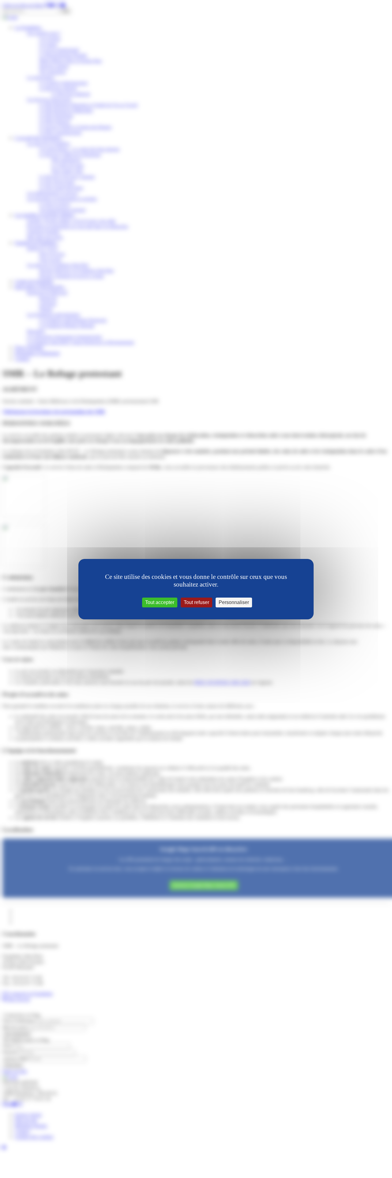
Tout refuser (196, 602)
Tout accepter (159, 602)
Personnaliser (234, 602)
